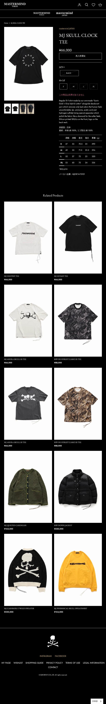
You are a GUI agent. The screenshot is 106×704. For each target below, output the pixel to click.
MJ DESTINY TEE (11, 276)
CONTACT (53, 667)
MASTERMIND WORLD (41, 13)
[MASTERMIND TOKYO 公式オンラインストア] (15, 5)
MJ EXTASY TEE (61, 276)
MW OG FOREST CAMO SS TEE (67, 359)
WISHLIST (18, 662)
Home (6, 23)
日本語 (95, 701)
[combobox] (97, 701)
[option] (28, 64)
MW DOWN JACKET (63, 525)
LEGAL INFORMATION (93, 662)
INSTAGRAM (46, 656)
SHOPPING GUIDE (34, 662)
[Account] (79, 5)
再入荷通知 (80, 56)
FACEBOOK (60, 656)
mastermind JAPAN (64, 13)
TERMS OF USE (73, 662)
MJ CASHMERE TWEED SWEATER (19, 608)
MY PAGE (6, 662)
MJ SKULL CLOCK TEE (18, 23)
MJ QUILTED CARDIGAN (15, 525)
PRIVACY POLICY (54, 662)
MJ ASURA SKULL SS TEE (15, 359)
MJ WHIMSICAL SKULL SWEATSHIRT (70, 608)
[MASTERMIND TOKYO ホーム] (53, 641)
